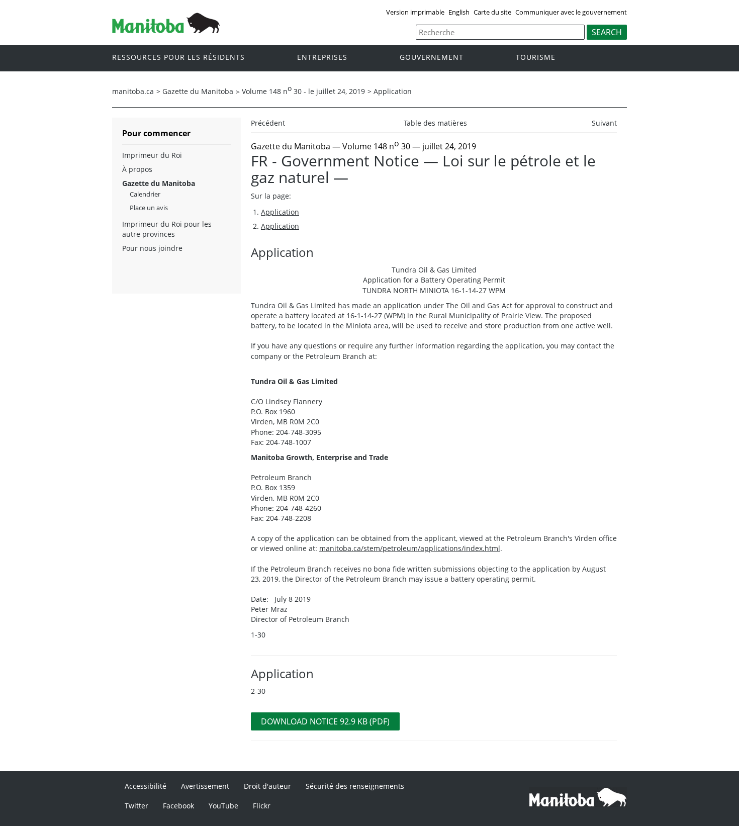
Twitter (136, 805)
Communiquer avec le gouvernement (571, 12)
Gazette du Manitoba (197, 91)
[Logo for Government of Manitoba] (166, 30)
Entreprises (322, 57)
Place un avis (149, 207)
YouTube (223, 805)
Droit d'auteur (267, 786)
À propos (137, 169)
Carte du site (492, 12)
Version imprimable (415, 12)
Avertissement (205, 786)
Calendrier (145, 194)
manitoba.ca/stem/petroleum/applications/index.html (409, 548)
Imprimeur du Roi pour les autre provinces (167, 229)
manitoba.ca (133, 91)
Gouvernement (432, 57)
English (459, 12)
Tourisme (536, 57)
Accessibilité (145, 786)
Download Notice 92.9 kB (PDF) (325, 721)
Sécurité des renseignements (355, 786)
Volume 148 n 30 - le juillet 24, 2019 (303, 91)
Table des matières (435, 123)
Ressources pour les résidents (178, 57)
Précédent (268, 123)
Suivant (604, 123)
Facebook (178, 805)
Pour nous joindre (152, 248)
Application (393, 91)
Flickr (261, 805)
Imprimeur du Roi (152, 155)
